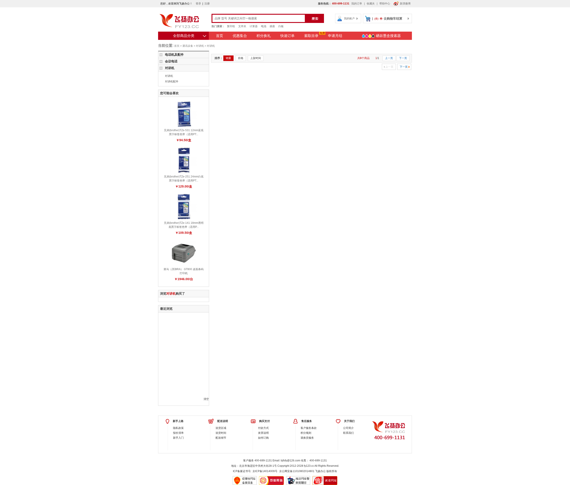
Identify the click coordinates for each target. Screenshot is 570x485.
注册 (207, 3)
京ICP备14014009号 (264, 471)
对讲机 (200, 45)
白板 (281, 26)
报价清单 (178, 432)
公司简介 (348, 428)
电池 (263, 26)
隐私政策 (178, 428)
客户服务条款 (309, 428)
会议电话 (171, 61)
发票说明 (263, 432)
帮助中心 (384, 3)
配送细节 (221, 437)
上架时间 (255, 58)
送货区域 (221, 428)
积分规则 (306, 432)
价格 (240, 58)
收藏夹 (371, 3)
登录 (198, 3)
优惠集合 (240, 36)
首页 (219, 36)
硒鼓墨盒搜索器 (388, 36)
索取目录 (311, 36)
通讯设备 (187, 45)
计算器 (254, 26)
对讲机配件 (171, 81)
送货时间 (221, 432)
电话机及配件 (174, 54)
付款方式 (263, 428)
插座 (272, 26)
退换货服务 (307, 437)
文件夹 (242, 26)
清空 (206, 399)
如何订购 (263, 437)
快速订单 (287, 36)
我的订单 (356, 3)
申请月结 (335, 36)
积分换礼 (263, 36)
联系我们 (348, 432)
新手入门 (178, 437)
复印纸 (231, 26)
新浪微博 (405, 3)
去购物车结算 (393, 18)
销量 (228, 58)
